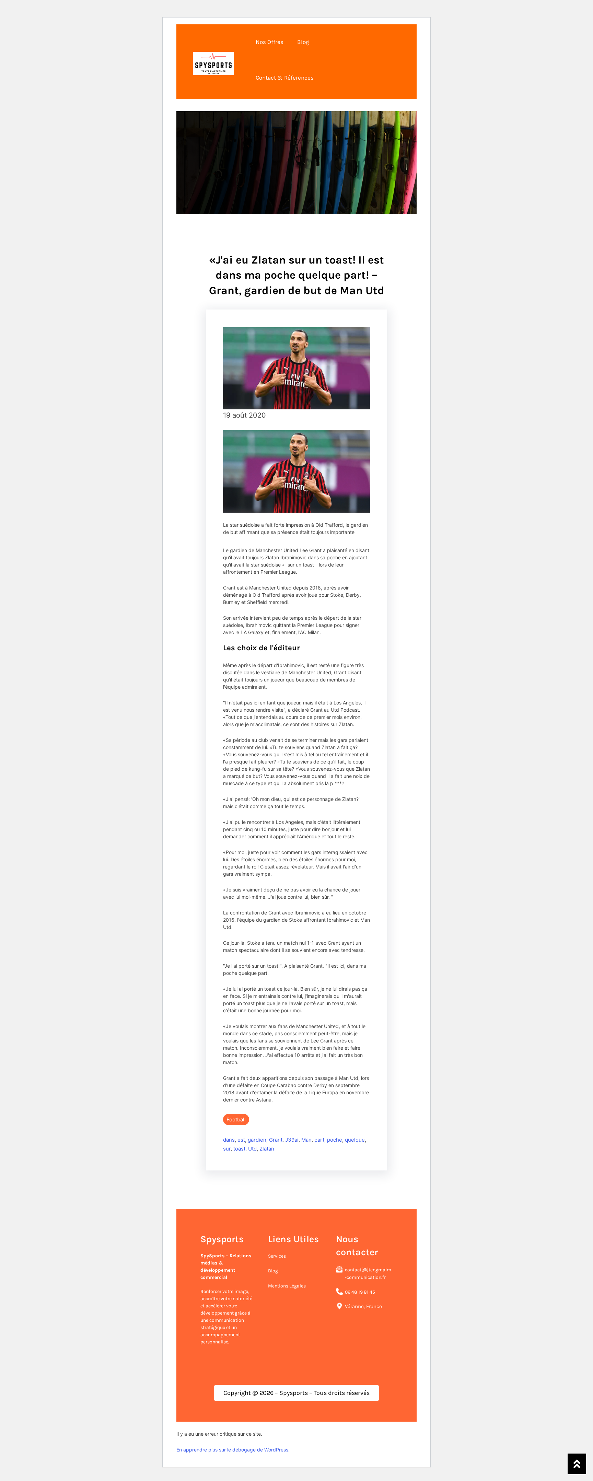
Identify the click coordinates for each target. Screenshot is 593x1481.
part (319, 1139)
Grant (275, 1139)
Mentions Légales (287, 1286)
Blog (273, 1271)
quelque (355, 1139)
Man (306, 1139)
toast (239, 1148)
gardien (257, 1139)
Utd (252, 1148)
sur (227, 1148)
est (241, 1139)
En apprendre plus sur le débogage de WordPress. (233, 1450)
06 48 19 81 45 (360, 1292)
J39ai (292, 1139)
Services (277, 1256)
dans (229, 1139)
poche (334, 1139)
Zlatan (266, 1148)
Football (236, 1119)
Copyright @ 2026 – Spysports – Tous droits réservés (296, 1393)
